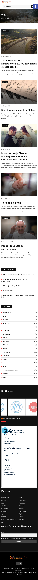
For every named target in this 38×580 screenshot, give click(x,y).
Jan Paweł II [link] (6, 334)
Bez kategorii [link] (6, 312)
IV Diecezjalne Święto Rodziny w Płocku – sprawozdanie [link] (14, 280)
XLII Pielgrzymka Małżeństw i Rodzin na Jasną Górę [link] (18, 275)
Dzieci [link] (4, 327)
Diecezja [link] (5, 320)
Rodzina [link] (5, 373)
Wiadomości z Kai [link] (11, 418)
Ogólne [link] (4, 359)
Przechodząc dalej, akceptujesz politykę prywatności (18, 538)
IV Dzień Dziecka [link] (7, 290)
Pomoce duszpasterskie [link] (10, 370)
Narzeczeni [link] (6, 352)
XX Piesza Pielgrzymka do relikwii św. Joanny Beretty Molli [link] (18, 296)
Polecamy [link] (5, 363)
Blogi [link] (4, 316)
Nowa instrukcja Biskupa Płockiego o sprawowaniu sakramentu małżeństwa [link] (14, 156)
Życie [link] (4, 377)
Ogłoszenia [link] (6, 355)
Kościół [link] (4, 338)
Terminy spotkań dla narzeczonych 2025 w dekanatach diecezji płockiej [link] (19, 63)
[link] (35, 6)
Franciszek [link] (5, 330)
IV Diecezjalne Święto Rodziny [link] (11, 286)
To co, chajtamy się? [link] (11, 202)
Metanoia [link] (5, 345)
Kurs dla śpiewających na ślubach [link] (18, 110)
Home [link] (4, 18)
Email (2, 532)
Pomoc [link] (4, 366)
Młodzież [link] (5, 348)
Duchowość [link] (6, 323)
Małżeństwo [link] (6, 341)
